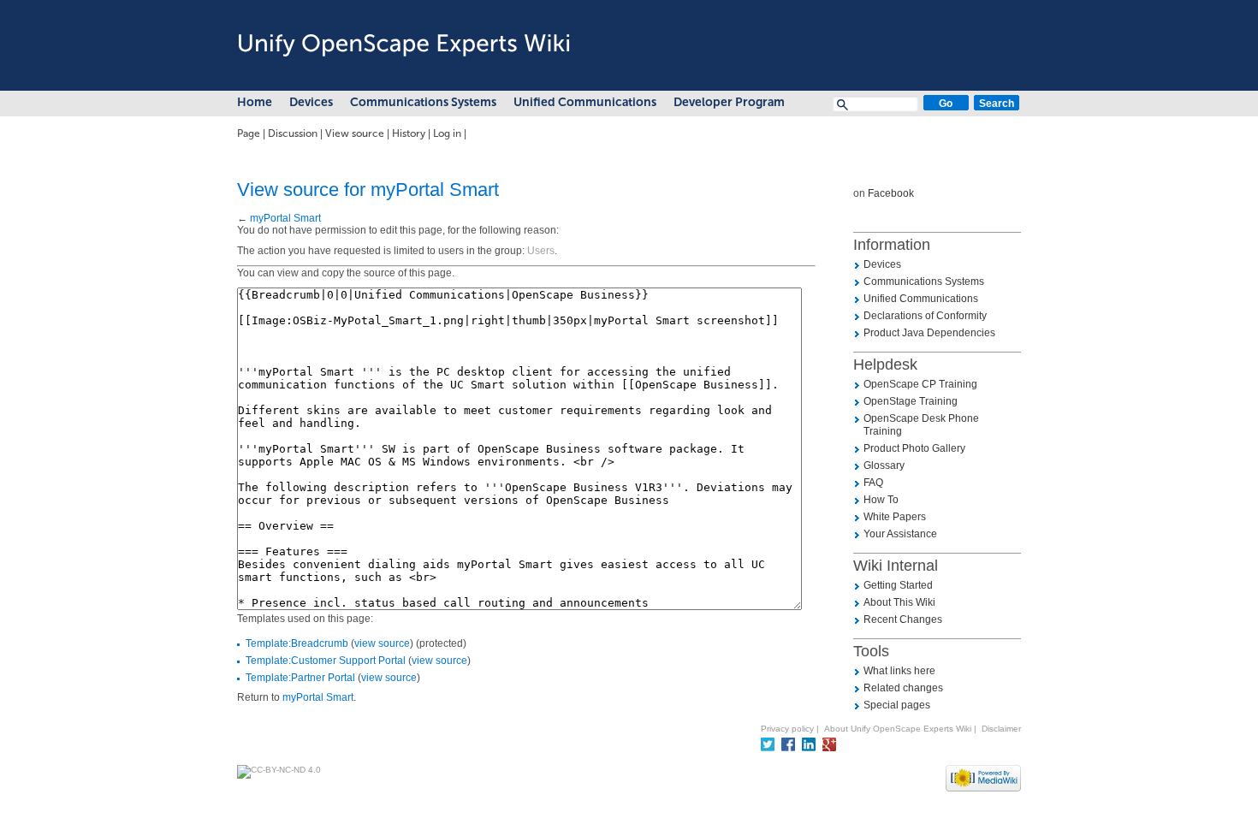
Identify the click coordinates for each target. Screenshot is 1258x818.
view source (382, 643)
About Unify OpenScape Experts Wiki (897, 728)
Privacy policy (787, 728)
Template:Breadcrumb (297, 643)
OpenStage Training (910, 401)
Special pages (896, 705)
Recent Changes (902, 619)
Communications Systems (423, 102)
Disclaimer (1001, 728)
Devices (311, 102)
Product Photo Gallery (914, 448)
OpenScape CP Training (920, 384)
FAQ (873, 483)
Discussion (292, 133)
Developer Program (729, 102)
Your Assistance (900, 534)
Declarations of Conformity (925, 316)
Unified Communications (584, 102)
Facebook (891, 193)
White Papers (894, 517)
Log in (447, 133)
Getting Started (898, 585)
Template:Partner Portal (300, 678)
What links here (899, 671)
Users (541, 251)
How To (881, 500)
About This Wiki (899, 602)
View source (354, 133)
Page (248, 133)
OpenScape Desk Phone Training (921, 424)
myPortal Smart (285, 218)
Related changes (903, 688)
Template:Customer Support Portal (326, 661)
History (408, 133)
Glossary (884, 465)
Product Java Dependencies (929, 333)
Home (254, 102)
